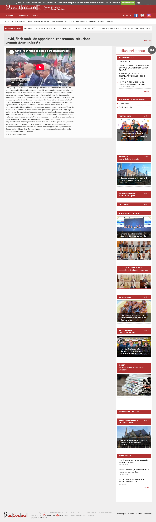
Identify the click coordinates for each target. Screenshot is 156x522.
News (30, 21)
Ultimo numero (124, 103)
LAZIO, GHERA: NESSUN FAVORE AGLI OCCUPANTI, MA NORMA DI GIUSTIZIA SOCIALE (134, 68)
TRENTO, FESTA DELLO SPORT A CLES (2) (40, 28)
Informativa (148, 514)
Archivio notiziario (125, 107)
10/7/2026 (123, 474)
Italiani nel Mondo (41, 21)
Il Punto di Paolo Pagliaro (15, 21)
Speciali (110, 21)
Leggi (138, 3)
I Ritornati (69, 21)
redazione (62, 515)
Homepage (121, 514)
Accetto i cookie (128, 3)
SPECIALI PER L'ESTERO (129, 411)
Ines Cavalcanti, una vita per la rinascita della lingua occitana (133, 461)
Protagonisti (81, 21)
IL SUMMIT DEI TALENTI (129, 213)
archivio (147, 40)
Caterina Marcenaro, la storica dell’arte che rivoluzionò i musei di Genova (135, 470)
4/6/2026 (123, 484)
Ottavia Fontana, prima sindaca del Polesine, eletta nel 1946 (131, 480)
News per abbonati (13, 28)
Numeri (101, 21)
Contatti (37, 15)
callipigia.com (43, 517)
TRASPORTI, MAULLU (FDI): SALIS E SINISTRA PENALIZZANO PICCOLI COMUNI (133, 76)
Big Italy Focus (57, 21)
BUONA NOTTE (124, 62)
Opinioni (92, 21)
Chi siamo (130, 514)
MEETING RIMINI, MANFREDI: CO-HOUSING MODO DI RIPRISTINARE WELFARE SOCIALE (132, 84)
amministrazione (50, 515)
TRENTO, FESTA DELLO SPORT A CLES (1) (79, 28)
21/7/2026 (123, 465)
